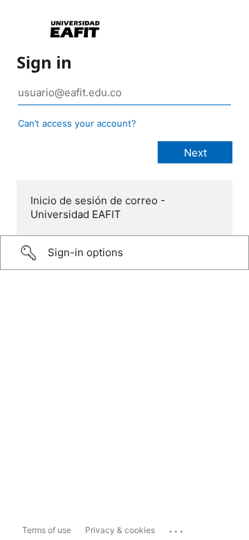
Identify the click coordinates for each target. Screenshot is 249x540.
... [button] (177, 528)
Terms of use (46, 530)
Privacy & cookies (120, 530)
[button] (124, 252)
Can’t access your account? (77, 123)
